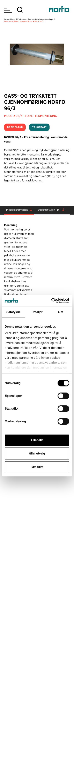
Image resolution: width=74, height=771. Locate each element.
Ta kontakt (39, 127)
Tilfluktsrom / (22, 19)
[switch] (63, 396)
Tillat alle (37, 440)
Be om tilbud (15, 127)
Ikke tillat (37, 467)
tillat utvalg (37, 453)
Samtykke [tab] (13, 312)
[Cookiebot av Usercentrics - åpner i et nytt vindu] (52, 300)
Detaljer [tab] (37, 312)
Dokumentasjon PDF (49, 209)
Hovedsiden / (9, 19)
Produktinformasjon (17, 209)
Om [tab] (60, 312)
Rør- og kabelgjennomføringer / (41, 19)
